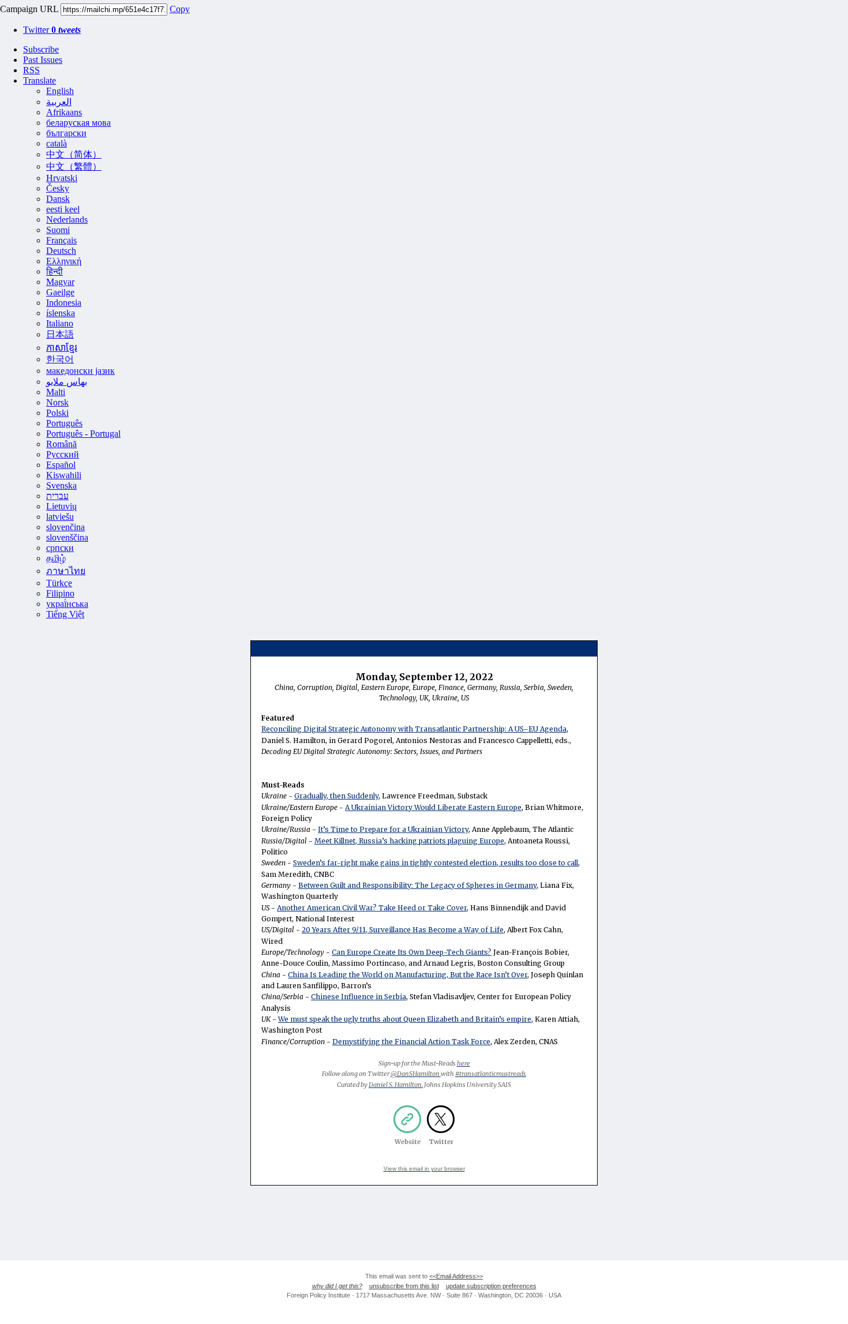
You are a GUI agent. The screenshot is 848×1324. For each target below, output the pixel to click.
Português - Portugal (83, 433)
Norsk (57, 402)
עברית (57, 496)
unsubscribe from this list (404, 1285)
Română (61, 444)
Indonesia (63, 302)
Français (61, 240)
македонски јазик (80, 371)
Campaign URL (29, 9)
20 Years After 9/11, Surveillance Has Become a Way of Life (403, 929)
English (60, 91)
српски (60, 548)
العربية (59, 102)
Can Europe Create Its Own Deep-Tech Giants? (411, 952)
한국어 (60, 359)
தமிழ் (56, 558)
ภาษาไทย (65, 571)
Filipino (60, 593)
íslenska (60, 313)
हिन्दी (54, 271)
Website (408, 1142)
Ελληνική (63, 261)
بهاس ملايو (66, 382)
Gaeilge (60, 292)
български (66, 133)
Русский (62, 454)
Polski (57, 413)
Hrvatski (61, 178)
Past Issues (42, 60)
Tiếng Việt (65, 614)
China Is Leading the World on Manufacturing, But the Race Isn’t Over (407, 974)
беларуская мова (78, 122)
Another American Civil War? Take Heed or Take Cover (372, 907)
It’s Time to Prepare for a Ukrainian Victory (393, 829)
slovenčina (65, 527)
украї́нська (67, 604)
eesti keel (63, 209)
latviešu (60, 517)
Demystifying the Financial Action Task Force (411, 1041)
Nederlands (67, 219)
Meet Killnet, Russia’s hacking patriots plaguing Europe (409, 841)
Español (61, 465)
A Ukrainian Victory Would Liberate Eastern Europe (433, 807)
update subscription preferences (491, 1285)
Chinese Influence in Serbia (358, 996)
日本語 (60, 334)
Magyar (60, 282)
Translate (39, 80)
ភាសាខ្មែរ (61, 347)
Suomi (58, 230)
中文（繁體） (74, 166)
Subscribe (41, 49)
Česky (57, 188)
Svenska (61, 485)
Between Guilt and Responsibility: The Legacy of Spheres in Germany (417, 885)
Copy (180, 9)
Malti (55, 392)
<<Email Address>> (456, 1276)
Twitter (52, 30)
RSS (31, 70)
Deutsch (61, 251)
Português (64, 423)
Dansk (58, 199)
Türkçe (59, 583)
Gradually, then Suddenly (336, 796)
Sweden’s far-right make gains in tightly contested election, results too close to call (435, 862)
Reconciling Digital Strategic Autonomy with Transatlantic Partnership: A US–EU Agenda (413, 729)
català (56, 143)
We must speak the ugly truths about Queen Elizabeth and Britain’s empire (404, 1019)
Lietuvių (61, 506)
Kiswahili (63, 475)
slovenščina (67, 537)
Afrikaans (64, 112)
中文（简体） (74, 154)
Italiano (59, 323)
